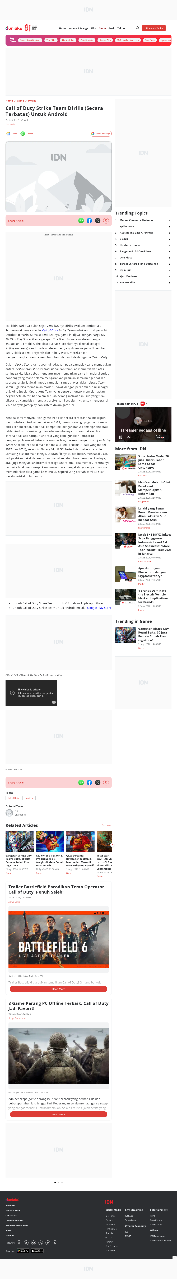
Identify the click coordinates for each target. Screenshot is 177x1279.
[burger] (169, 28)
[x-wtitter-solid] (97, 220)
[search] (138, 28)
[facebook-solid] (89, 220)
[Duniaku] (22, 28)
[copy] (106, 221)
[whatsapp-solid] (81, 220)
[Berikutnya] (112, 845)
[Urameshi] (9, 813)
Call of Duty (50, 330)
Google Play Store (99, 608)
